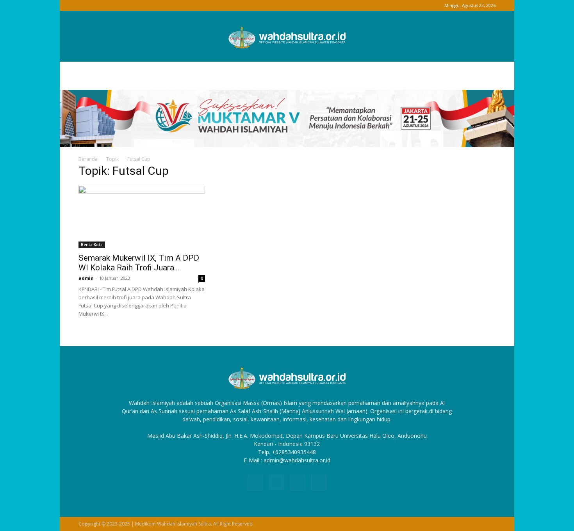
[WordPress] (110, 5)
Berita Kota (92, 244)
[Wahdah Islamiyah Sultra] (287, 36)
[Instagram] (97, 5)
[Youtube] (123, 5)
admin (86, 278)
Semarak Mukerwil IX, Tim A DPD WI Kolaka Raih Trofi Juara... (138, 262)
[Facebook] (84, 5)
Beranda (88, 159)
